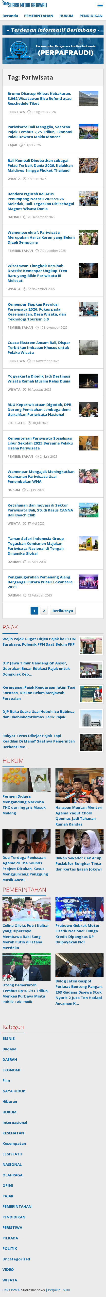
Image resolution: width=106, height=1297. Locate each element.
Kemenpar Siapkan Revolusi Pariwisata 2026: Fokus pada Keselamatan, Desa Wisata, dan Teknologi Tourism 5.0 (37, 311)
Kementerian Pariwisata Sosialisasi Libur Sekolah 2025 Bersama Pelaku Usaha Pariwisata (40, 443)
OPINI (7, 1185)
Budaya (9, 1048)
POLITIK (9, 1248)
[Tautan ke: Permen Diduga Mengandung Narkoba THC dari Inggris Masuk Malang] (26, 780)
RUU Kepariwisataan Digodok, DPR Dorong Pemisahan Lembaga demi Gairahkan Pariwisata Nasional (39, 409)
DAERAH (14, 217)
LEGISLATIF (16, 423)
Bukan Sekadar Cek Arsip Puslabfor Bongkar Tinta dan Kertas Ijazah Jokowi (78, 863)
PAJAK (12, 145)
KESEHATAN (13, 1132)
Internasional (14, 1122)
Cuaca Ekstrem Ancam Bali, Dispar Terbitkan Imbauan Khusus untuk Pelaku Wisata (39, 347)
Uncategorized (16, 1258)
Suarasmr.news (32, 1290)
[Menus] (100, 6)
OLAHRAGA (12, 1174)
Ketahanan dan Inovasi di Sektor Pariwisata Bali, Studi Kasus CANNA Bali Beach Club (40, 510)
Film (6, 1080)
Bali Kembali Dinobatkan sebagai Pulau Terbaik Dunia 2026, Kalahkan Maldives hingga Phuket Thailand (40, 165)
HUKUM (14, 490)
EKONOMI (11, 1069)
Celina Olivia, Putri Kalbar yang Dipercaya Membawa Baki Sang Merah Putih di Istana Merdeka (25, 936)
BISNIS (8, 1038)
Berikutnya (63, 610)
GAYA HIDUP (13, 1090)
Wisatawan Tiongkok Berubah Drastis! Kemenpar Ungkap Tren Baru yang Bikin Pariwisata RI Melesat (37, 273)
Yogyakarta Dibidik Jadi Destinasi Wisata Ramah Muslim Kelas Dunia (39, 378)
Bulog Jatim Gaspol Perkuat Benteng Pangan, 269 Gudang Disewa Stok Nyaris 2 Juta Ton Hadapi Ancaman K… (79, 992)
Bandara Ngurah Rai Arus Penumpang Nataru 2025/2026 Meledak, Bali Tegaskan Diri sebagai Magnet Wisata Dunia (41, 201)
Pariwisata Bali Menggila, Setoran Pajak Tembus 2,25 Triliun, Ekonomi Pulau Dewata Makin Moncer (40, 131)
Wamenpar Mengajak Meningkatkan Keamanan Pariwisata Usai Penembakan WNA (41, 476)
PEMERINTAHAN (20, 250)
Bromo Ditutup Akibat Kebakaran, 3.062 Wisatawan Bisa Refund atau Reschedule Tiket (39, 98)
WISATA (14, 178)
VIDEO (8, 1269)
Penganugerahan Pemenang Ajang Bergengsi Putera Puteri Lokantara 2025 (40, 581)
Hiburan (9, 1101)
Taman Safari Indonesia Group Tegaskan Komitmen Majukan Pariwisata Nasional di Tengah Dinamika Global (36, 546)
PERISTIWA (16, 111)
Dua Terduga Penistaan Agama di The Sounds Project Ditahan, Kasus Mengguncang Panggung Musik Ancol (25, 868)
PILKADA (10, 1237)
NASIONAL (12, 1164)
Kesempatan (14, 1143)
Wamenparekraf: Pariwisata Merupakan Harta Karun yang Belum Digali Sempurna (41, 237)
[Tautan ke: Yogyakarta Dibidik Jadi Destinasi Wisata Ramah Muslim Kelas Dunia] (88, 380)
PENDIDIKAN (13, 1216)
